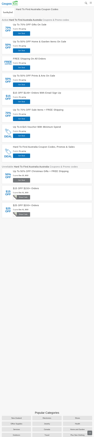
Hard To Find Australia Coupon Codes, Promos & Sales (44, 147)
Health (77, 424)
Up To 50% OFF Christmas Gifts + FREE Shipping (41, 171)
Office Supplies (16, 424)
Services (16, 429)
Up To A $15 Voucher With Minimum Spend (37, 127)
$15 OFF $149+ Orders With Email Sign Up (37, 92)
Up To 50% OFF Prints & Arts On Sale (34, 75)
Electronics (47, 418)
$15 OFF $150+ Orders (26, 188)
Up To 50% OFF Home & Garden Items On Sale (39, 41)
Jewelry (47, 424)
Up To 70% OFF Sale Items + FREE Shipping (38, 109)
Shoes (77, 418)
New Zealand (16, 418)
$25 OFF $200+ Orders (26, 205)
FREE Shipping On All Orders (29, 58)
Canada (47, 429)
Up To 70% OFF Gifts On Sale (29, 24)
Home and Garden (77, 429)
